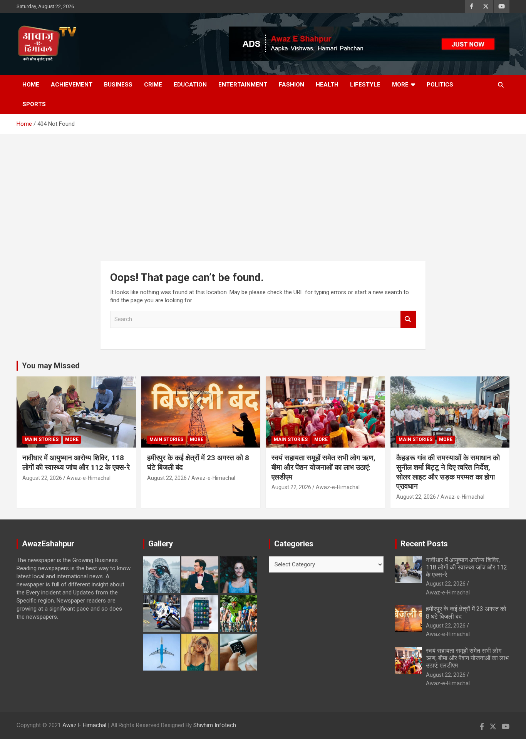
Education (190, 84)
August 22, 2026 (42, 478)
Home (30, 84)
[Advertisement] (263, 192)
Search (408, 319)
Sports (34, 104)
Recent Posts (424, 543)
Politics (440, 84)
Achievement (71, 84)
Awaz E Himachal (84, 725)
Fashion (291, 84)
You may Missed (51, 365)
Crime (153, 84)
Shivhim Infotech (214, 725)
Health (327, 84)
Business (118, 84)
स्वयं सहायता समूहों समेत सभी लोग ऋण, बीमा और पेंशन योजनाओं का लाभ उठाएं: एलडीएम (323, 467)
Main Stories (42, 439)
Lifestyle (365, 84)
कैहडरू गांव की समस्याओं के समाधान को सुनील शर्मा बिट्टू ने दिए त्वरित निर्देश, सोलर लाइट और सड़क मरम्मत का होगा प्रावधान (448, 472)
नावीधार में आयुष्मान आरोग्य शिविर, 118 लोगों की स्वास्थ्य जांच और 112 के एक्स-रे (76, 462)
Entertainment (242, 84)
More (400, 84)
